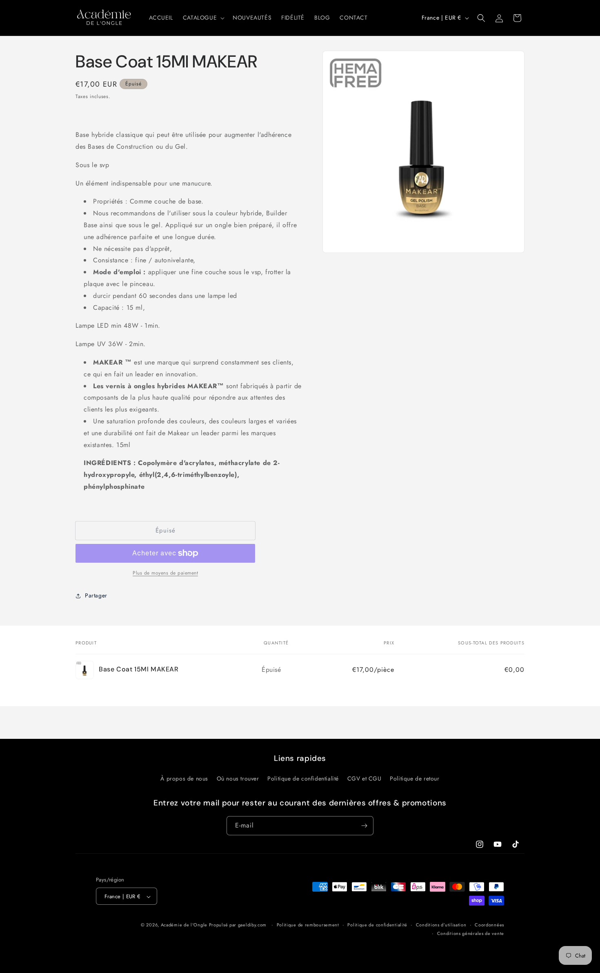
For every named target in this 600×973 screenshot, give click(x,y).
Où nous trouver (238, 778)
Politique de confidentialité (303, 778)
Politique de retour (414, 778)
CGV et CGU (364, 778)
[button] (203, 17)
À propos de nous (184, 778)
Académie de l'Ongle (184, 925)
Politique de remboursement (308, 925)
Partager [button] (96, 595)
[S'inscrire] (364, 825)
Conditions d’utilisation (441, 925)
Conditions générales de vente (470, 933)
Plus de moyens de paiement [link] (165, 573)
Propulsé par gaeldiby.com (237, 925)
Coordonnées (489, 925)
